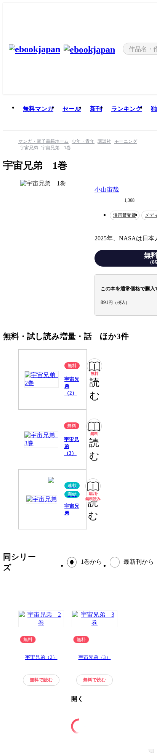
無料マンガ (38, 109)
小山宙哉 (107, 189)
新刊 (96, 109)
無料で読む (41, 680)
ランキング (126, 109)
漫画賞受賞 (124, 215)
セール (71, 109)
